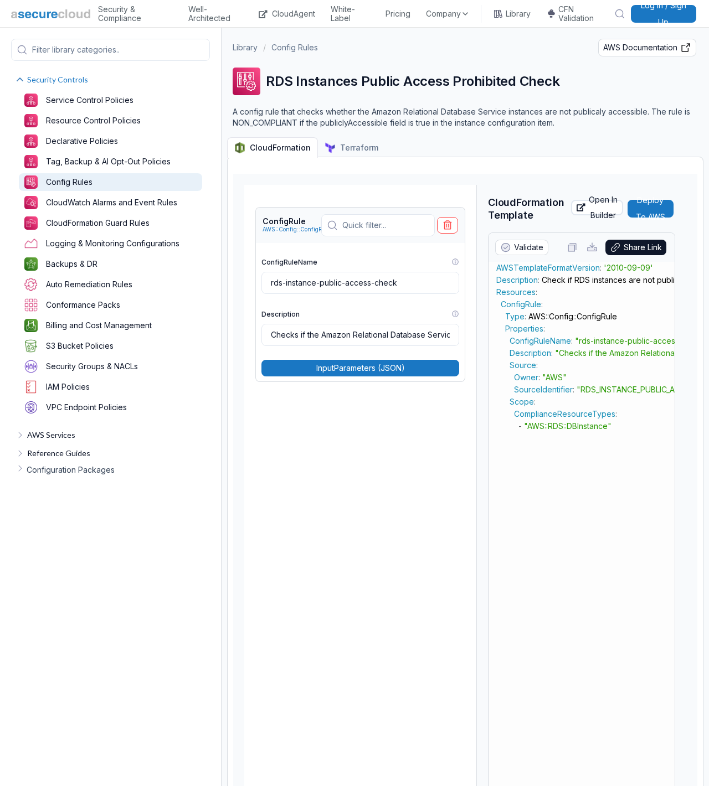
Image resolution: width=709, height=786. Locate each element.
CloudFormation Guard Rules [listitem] (98, 222)
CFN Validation (576, 14)
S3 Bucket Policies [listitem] (80, 345)
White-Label (343, 14)
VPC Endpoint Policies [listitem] (86, 407)
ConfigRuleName (289, 262)
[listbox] (447, 14)
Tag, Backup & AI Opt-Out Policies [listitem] (108, 161)
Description (280, 314)
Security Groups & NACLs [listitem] (92, 366)
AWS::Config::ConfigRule (297, 229)
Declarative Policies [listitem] (82, 141)
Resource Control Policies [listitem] (93, 120)
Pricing (398, 13)
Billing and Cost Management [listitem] (99, 325)
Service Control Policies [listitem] (89, 100)
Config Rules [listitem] (69, 182)
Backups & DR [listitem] (71, 263)
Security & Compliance (119, 14)
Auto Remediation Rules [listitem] (89, 284)
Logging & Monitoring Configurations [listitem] (112, 243)
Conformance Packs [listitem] (83, 304)
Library (518, 13)
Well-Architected (209, 14)
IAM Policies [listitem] (68, 386)
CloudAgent (293, 13)
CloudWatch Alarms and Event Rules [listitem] (111, 202)
